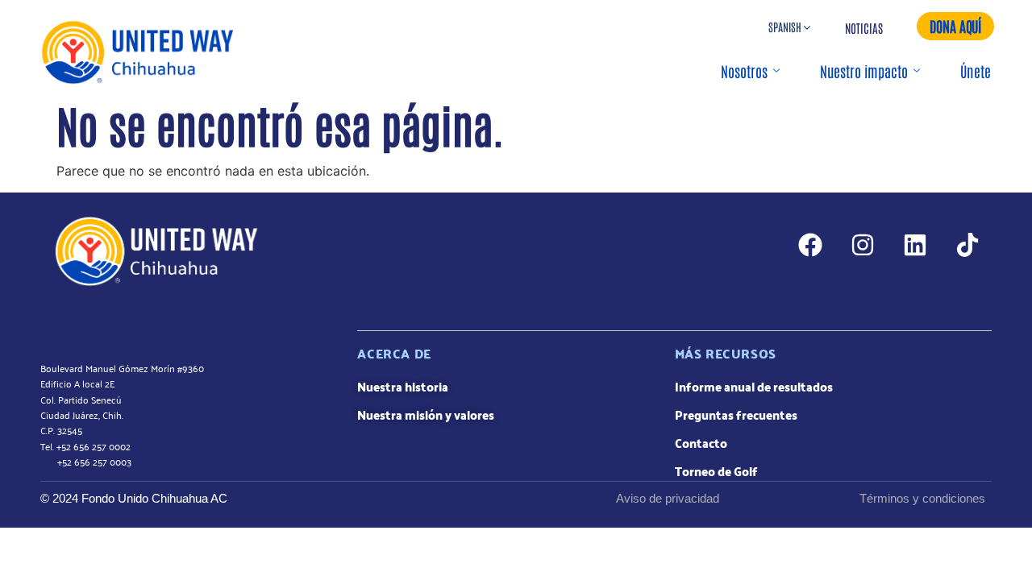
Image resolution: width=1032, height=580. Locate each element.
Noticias (864, 27)
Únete (975, 71)
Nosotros (744, 71)
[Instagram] (862, 245)
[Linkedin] (915, 245)
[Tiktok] (967, 245)
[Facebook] (810, 245)
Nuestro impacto (864, 71)
